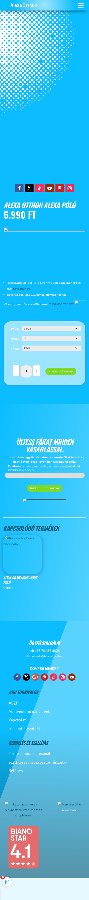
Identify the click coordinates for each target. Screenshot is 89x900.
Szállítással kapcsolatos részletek (37, 762)
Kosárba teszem (61, 371)
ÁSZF (13, 703)
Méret (15, 339)
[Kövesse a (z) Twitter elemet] (26, 677)
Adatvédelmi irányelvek (29, 711)
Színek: (15, 329)
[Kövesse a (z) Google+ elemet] (35, 677)
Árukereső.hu (69, 810)
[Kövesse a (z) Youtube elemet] (49, 188)
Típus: (15, 349)
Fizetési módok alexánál (29, 753)
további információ (44, 488)
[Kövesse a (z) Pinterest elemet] (59, 188)
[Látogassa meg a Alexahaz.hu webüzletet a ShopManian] (23, 815)
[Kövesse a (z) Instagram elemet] (69, 188)
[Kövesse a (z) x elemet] (29, 188)
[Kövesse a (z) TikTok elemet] (39, 188)
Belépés (15, 770)
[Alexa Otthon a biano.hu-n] (23, 868)
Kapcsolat (17, 720)
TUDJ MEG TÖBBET (61, 304)
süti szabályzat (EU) (25, 728)
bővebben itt (21, 289)
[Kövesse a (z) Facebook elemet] (19, 188)
